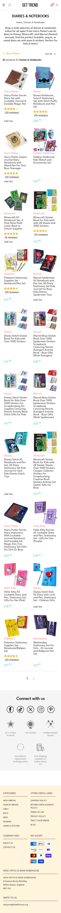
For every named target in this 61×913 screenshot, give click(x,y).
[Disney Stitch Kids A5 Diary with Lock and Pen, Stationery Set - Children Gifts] (45, 575)
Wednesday (40, 638)
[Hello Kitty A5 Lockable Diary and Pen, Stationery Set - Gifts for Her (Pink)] (16, 575)
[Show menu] (3, 5)
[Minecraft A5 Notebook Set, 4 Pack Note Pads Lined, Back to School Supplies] (16, 200)
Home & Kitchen (11, 825)
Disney (37, 91)
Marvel (37, 273)
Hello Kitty (39, 526)
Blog (33, 824)
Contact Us (9, 847)
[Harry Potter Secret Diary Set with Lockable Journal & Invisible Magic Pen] (16, 78)
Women (7, 821)
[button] (10, 5)
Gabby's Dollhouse (44, 153)
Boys (5, 813)
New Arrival (9, 800)
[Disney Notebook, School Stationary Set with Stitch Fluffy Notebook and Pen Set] (45, 78)
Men (5, 817)
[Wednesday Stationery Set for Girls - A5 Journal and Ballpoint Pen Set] (45, 625)
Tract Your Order (39, 820)
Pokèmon (9, 273)
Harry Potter (11, 91)
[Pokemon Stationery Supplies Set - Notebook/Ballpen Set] (16, 625)
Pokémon (9, 638)
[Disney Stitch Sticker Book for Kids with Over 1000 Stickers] (16, 319)
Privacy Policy (38, 816)
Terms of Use (37, 812)
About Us (8, 843)
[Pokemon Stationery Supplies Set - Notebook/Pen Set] (16, 260)
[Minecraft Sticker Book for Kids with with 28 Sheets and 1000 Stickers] (45, 200)
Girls (5, 809)
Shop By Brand (10, 804)
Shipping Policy (38, 800)
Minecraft (9, 213)
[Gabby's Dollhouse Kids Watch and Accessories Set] (45, 140)
